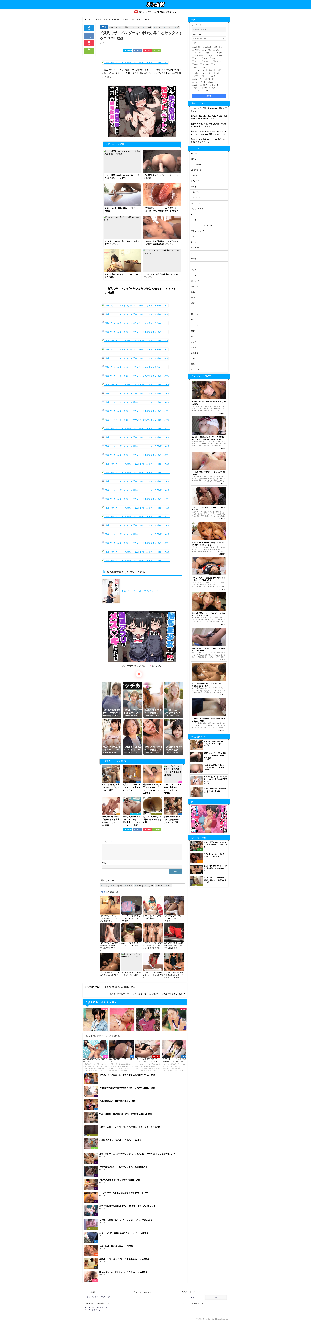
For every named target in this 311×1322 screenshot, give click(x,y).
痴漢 (193, 319)
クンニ (193, 264)
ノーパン (194, 325)
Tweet (89, 29)
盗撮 (193, 214)
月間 (215, 1298)
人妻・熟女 (195, 192)
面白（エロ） (196, 369)
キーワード (196, 25)
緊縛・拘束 (195, 247)
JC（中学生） (196, 170)
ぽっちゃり (195, 281)
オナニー (194, 253)
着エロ (193, 336)
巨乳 (193, 292)
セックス (158, 27)
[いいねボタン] (139, 674)
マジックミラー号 (198, 231)
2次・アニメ (196, 198)
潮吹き (193, 186)
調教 (193, 303)
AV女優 (194, 153)
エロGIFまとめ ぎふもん (93, 1310)
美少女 (193, 297)
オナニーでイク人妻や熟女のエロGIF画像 (207, 108)
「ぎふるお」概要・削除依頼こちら (98, 1297)
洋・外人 (194, 314)
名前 (104, 863)
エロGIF (138, 27)
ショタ (193, 342)
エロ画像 (148, 27)
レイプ (193, 242)
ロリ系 (103, 27)
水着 (193, 358)
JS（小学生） (126, 27)
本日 (192, 1298)
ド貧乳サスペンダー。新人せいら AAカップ (139, 591)
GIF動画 (114, 27)
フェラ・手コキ (197, 209)
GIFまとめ (195, 181)
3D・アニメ (195, 203)
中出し (193, 236)
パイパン (194, 286)
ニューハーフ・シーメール (201, 225)
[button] (86, 1019)
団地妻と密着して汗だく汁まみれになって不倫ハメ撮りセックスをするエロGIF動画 (146, 994)
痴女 (193, 331)
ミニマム (169, 27)
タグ (194, 43)
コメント (107, 842)
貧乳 (177, 27)
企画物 (193, 347)
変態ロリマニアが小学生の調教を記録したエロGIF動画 (111, 987)
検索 (209, 96)
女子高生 (194, 175)
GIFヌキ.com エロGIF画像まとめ (96, 1307)
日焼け (193, 258)
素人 (193, 308)
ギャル (193, 220)
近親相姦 (194, 353)
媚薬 (193, 364)
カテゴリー (196, 34)
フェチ (193, 270)
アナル (193, 275)
